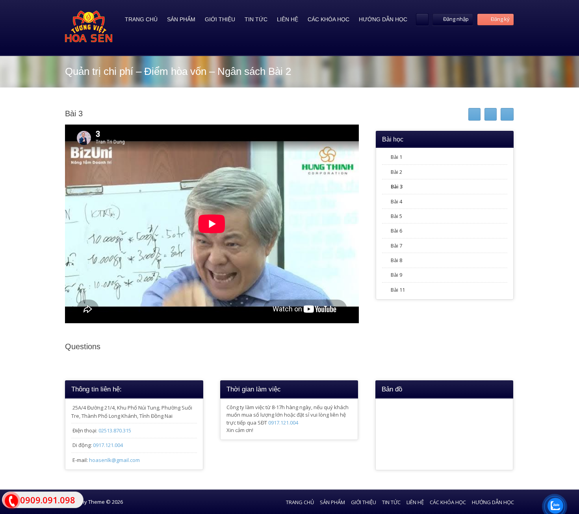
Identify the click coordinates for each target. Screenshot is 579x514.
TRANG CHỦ (141, 19)
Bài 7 (396, 245)
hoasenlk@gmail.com (114, 460)
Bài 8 (396, 260)
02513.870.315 (114, 430)
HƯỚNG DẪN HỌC (383, 19)
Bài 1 (396, 156)
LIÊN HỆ (287, 19)
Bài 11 (398, 289)
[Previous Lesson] (474, 114)
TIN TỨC (256, 19)
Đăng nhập (456, 18)
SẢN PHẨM (181, 19)
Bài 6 (396, 230)
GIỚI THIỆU (220, 19)
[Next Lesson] (490, 114)
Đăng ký (500, 18)
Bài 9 (396, 274)
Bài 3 (397, 186)
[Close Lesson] (507, 114)
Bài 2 (396, 171)
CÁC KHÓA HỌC (328, 19)
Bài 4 (396, 201)
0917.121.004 (108, 445)
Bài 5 (396, 216)
